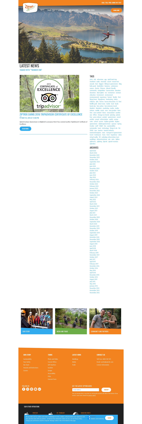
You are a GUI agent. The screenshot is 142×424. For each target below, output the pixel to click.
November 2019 (94, 228)
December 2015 (94, 275)
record (97, 119)
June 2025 (93, 166)
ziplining (99, 142)
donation (118, 91)
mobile (97, 110)
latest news (101, 104)
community (93, 91)
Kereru (102, 102)
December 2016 (94, 266)
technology (105, 128)
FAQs (49, 376)
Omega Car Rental (103, 115)
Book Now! (116, 10)
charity (97, 88)
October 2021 (94, 208)
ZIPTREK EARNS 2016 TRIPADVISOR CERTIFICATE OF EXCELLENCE (51, 114)
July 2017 (92, 259)
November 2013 (94, 290)
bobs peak (93, 86)
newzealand (110, 113)
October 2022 (94, 193)
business (107, 86)
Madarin (92, 108)
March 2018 (93, 251)
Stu (105, 126)
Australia (103, 82)
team (99, 128)
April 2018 (93, 248)
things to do (113, 128)
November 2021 (94, 206)
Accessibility (51, 373)
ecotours (118, 93)
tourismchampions (95, 133)
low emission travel (111, 106)
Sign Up (106, 390)
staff (96, 126)
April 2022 (93, 202)
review (116, 119)
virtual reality (94, 137)
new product (112, 110)
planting (112, 115)
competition (101, 91)
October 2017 (94, 257)
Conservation (110, 91)
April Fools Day (112, 79)
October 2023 (94, 184)
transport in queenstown (114, 133)
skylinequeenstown (104, 124)
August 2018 (93, 244)
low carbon (100, 106)
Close (109, 418)
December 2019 (94, 226)
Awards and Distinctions (30, 368)
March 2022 (93, 204)
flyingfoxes (101, 99)
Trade (74, 365)
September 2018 (95, 242)
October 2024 (94, 171)
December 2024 (94, 168)
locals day (93, 106)
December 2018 (94, 237)
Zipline (117, 139)
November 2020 (95, 217)
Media (74, 362)
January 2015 (94, 286)
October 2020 (94, 219)
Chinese (102, 88)
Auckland (92, 82)
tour (95, 130)
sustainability (111, 126)
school (96, 122)
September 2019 (95, 233)
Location (62, 10)
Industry (92, 102)
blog (120, 84)
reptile (111, 119)
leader (108, 104)
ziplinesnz (93, 142)
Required (93, 417)
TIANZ (91, 130)
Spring (119, 124)
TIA (119, 128)
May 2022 (93, 200)
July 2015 (92, 282)
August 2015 (93, 279)
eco (106, 93)
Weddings (75, 359)
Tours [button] (49, 10)
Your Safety (26, 362)
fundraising (109, 99)
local (112, 104)
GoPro (116, 99)
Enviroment (100, 95)
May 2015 (93, 284)
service (101, 122)
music (102, 110)
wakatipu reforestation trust (110, 137)
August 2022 (93, 197)
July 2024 (92, 173)
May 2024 (93, 177)
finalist (115, 97)
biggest (101, 84)
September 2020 (95, 222)
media (112, 108)
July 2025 (92, 164)
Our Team (26, 365)
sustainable (93, 128)
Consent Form (52, 379)
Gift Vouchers (75, 10)
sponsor (114, 124)
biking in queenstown (111, 84)
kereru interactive (110, 102)
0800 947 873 (116, 3)
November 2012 (94, 293)
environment (109, 95)
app (105, 79)
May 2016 (93, 270)
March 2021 (93, 215)
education (93, 95)
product (104, 117)
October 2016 (94, 268)
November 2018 (94, 239)
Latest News (76, 355)
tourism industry (109, 130)
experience (103, 97)
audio (98, 82)
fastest (110, 97)
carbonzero (114, 86)
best (96, 84)
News (104, 113)
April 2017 (93, 262)
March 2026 (93, 153)
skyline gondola (109, 122)
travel (91, 135)
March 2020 (93, 224)
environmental (94, 97)
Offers (95, 115)
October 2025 (94, 160)
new (106, 110)
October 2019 (94, 231)
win (109, 139)
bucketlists (100, 86)
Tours (50, 355)
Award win (115, 82)
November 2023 (95, 182)
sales (91, 122)
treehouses (97, 135)
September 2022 (95, 195)
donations (93, 93)
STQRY (101, 126)
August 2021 (93, 211)
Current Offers (52, 362)
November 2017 (94, 255)
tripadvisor (114, 135)
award (109, 82)
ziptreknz (92, 144)
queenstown (112, 117)
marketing (106, 108)
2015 (91, 79)
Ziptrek (30, 8)
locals (116, 104)
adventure (100, 79)
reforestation (104, 119)
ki (117, 102)
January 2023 (94, 188)
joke (97, 102)
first (119, 97)
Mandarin (99, 108)
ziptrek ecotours (113, 142)
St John (92, 126)
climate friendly (111, 88)
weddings (93, 139)
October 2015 (94, 277)
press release (97, 117)
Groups (50, 371)
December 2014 (94, 288)
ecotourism (111, 93)
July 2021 (92, 213)
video (120, 135)
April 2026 (93, 151)
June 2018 (93, 246)
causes (92, 88)
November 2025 (95, 157)
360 (95, 79)
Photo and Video (90, 10)
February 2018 (94, 253)
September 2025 (95, 162)
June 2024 (93, 175)
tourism (100, 130)
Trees (103, 135)
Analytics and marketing (97, 419)
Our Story (27, 355)
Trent (108, 135)
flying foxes (93, 99)
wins (113, 139)
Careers (25, 371)
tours (103, 133)
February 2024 (94, 180)
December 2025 (94, 155)
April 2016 (93, 273)
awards (92, 84)
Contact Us (101, 355)
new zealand (97, 113)
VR (100, 137)
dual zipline (100, 93)
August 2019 (93, 235)
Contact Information (103, 365)
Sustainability (27, 359)
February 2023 (94, 186)
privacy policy (92, 395)
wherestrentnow (102, 139)
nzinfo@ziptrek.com (107, 362)
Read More (25, 129)
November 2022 (95, 191)
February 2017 (94, 264)
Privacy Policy (78, 419)
